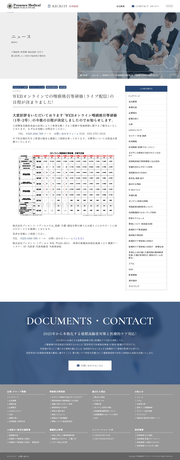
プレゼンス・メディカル (37, 87)
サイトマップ (134, 286)
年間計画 (133, 195)
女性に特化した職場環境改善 (63, 435)
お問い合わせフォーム (66, 133)
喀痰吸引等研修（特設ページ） (148, 418)
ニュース (95, 75)
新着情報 (133, 274)
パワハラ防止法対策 (59, 442)
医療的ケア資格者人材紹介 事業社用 (146, 246)
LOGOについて (135, 130)
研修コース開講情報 (144, 407)
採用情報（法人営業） (145, 435)
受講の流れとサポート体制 (140, 166)
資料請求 (133, 280)
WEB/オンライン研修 (20, 87)
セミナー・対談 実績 (137, 135)
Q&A (131, 269)
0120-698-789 (34, 133)
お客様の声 (141, 404)
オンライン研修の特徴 (138, 201)
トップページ (134, 95)
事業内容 (133, 107)
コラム (131, 263)
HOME (85, 75)
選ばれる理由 (135, 184)
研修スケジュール (136, 218)
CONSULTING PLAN (102, 435)
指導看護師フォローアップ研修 (142, 212)
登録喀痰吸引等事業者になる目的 (144, 161)
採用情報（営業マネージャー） (142, 147)
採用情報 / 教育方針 (17, 421)
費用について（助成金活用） (141, 223)
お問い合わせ (23, 456)
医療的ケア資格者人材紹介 (141, 240)
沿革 (131, 124)
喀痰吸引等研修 (52, 87)
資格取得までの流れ (138, 172)
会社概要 (120, 6)
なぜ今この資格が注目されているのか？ (144, 154)
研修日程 (63, 87)
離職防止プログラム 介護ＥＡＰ (64, 438)
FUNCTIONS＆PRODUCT (104, 438)
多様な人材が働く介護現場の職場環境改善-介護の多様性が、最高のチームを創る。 (146, 255)
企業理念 (133, 112)
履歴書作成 (13, 435)
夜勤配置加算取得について (141, 206)
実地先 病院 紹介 (136, 178)
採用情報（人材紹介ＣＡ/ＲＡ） (148, 442)
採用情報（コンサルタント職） (148, 445)
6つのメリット (134, 189)
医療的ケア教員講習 (138, 229)
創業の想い (134, 118)
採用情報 (133, 141)
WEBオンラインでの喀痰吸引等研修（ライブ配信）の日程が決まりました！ (131, 75)
